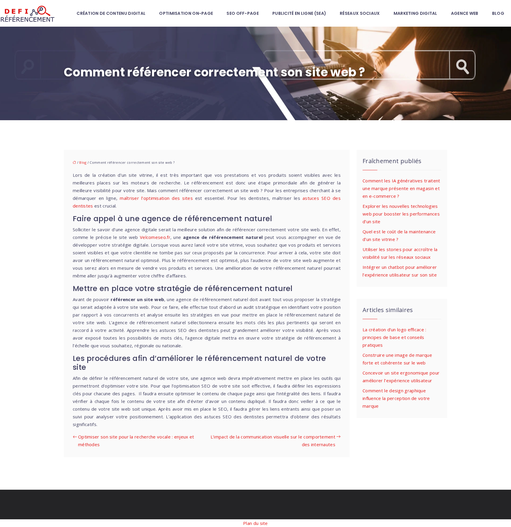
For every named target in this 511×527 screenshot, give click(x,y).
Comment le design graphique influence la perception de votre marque (396, 398)
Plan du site (255, 523)
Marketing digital (415, 13)
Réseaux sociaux (360, 13)
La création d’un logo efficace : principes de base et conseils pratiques (394, 337)
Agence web (464, 13)
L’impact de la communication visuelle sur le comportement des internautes (273, 440)
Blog (498, 13)
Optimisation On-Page (186, 13)
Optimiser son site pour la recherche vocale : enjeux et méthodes (136, 440)
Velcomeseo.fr (155, 237)
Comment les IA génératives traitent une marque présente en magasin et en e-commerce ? (401, 188)
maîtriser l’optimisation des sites (156, 198)
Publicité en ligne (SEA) (299, 13)
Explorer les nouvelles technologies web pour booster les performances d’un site (401, 213)
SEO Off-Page (243, 13)
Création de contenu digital (111, 13)
